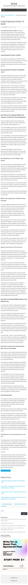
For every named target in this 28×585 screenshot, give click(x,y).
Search (2, 510)
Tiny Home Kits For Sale (21, 504)
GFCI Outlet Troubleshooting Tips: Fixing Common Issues (13, 532)
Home (2, 15)
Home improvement (9, 15)
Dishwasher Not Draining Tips (7, 523)
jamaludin (5, 27)
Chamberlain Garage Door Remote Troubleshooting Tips (13, 525)
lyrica (14, 3)
